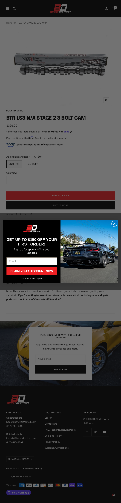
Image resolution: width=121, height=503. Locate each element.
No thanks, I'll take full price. (32, 278)
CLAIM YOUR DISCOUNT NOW (31, 271)
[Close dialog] (114, 223)
